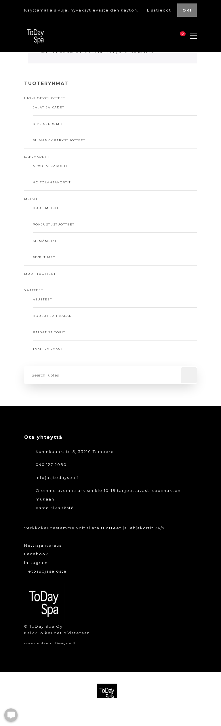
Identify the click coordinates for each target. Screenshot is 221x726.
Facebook (36, 554)
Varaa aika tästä (55, 507)
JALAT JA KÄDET (48, 107)
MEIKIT (31, 199)
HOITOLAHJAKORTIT (52, 182)
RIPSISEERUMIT (48, 124)
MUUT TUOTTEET (40, 274)
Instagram (36, 562)
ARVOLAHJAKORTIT (51, 166)
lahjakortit (141, 528)
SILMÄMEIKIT (45, 241)
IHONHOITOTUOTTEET (44, 98)
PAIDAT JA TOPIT (49, 332)
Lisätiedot (160, 10)
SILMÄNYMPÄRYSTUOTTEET (59, 140)
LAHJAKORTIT (37, 157)
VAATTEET (33, 290)
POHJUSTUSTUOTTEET (54, 224)
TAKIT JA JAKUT (48, 349)
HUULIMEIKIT (46, 208)
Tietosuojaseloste (45, 571)
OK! (187, 10)
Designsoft (65, 643)
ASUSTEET (42, 299)
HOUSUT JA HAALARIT (54, 316)
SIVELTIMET (44, 257)
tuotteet (111, 528)
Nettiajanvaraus (43, 545)
